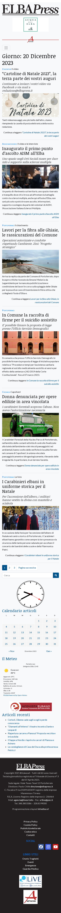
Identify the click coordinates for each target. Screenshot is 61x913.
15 (38, 632)
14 (30, 632)
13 (22, 632)
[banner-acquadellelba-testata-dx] (30, 25)
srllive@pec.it (46, 800)
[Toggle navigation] (6, 48)
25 (6, 644)
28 (30, 644)
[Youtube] (55, 847)
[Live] (30, 881)
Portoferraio (8, 225)
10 (54, 626)
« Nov (11, 651)
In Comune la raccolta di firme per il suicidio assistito (29, 317)
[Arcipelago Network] (30, 896)
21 (30, 638)
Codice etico (30, 831)
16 (46, 632)
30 (46, 644)
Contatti (30, 835)
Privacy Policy (30, 821)
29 (38, 644)
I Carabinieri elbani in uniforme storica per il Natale (23, 486)
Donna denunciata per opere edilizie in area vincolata (29, 399)
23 (46, 638)
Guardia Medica (30, 868)
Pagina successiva (27, 567)
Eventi (31, 862)
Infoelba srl (43, 809)
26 (14, 644)
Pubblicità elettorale (30, 828)
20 (22, 638)
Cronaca (6, 392)
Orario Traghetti (30, 858)
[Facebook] (41, 847)
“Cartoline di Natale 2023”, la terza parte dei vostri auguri (29, 76)
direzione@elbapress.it (41, 786)
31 (54, 644)
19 (14, 638)
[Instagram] (48, 847)
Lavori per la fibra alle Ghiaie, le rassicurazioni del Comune (30, 232)
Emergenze (30, 865)
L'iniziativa (6, 69)
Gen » (49, 651)
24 (54, 638)
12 (14, 632)
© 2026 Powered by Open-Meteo (15, 695)
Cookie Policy (30, 825)
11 (6, 632)
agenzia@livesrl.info (23, 800)
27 (22, 644)
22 (38, 638)
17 (54, 632)
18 (6, 638)
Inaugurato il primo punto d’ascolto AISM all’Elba (27, 151)
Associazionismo (9, 143)
